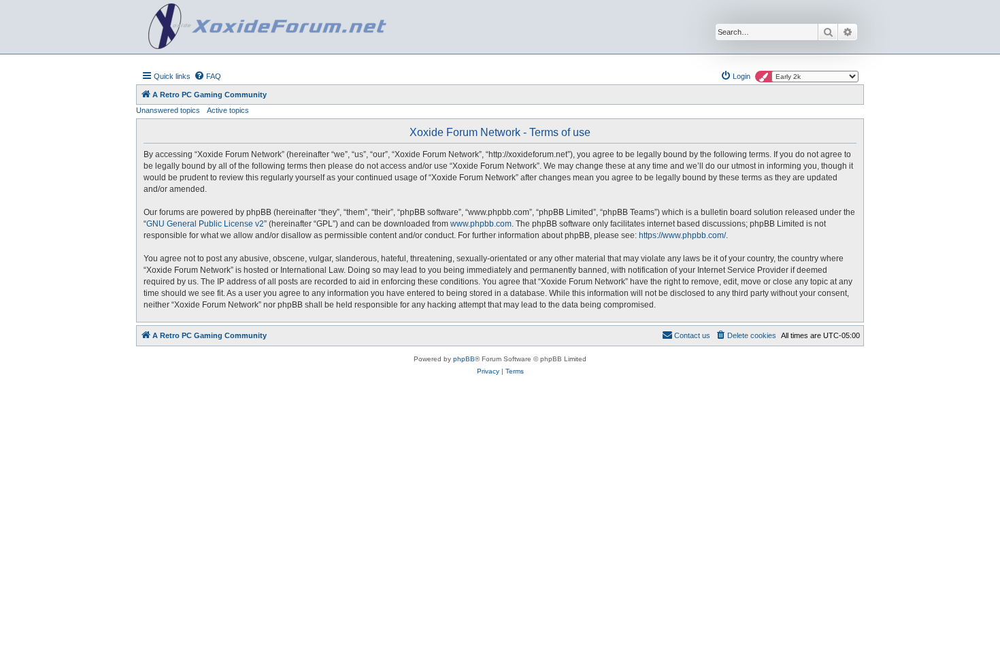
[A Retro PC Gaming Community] (267, 26)
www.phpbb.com (481, 224)
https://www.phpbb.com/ (682, 235)
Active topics (228, 110)
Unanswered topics (168, 110)
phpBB (464, 359)
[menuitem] (207, 76)
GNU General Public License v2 (205, 224)
